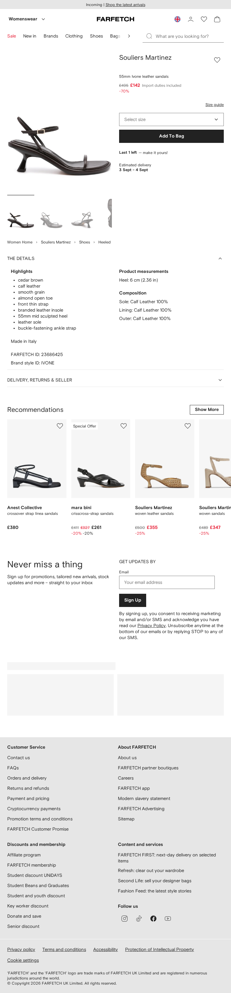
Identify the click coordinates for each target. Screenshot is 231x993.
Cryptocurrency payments (33, 808)
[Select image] (20, 214)
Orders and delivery (27, 778)
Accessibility (105, 949)
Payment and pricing (28, 798)
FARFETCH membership (31, 865)
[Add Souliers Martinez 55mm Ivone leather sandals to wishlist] (217, 60)
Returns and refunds (28, 788)
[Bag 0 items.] (217, 19)
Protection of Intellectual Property (159, 949)
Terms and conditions (64, 949)
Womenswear (23, 19)
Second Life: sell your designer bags (154, 880)
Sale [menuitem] (11, 36)
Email (124, 572)
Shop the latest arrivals (125, 5)
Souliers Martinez (56, 242)
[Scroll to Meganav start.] (129, 36)
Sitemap (126, 818)
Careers (126, 778)
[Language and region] (177, 19)
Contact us (18, 757)
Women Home (19, 242)
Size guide (214, 105)
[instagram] (124, 918)
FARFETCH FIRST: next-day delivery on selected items (167, 858)
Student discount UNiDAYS (34, 875)
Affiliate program (24, 855)
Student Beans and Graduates (38, 885)
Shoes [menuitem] (96, 36)
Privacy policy (21, 949)
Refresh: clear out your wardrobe (151, 870)
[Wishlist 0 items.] (204, 19)
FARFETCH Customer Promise (38, 829)
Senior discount (23, 926)
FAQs (13, 767)
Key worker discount (27, 906)
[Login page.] (190, 19)
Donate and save (24, 916)
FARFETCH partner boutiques (148, 767)
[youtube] (167, 918)
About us (127, 757)
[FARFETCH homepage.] (115, 19)
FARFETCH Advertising (141, 808)
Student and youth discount (36, 895)
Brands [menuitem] (51, 36)
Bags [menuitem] (115, 36)
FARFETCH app (134, 788)
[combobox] (171, 119)
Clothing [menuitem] (74, 36)
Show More (207, 409)
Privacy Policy (151, 625)
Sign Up (132, 600)
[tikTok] (139, 918)
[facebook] (153, 918)
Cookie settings (23, 960)
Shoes (84, 242)
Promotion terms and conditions (39, 818)
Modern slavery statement (144, 798)
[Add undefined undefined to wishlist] (59, 426)
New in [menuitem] (29, 36)
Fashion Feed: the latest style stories (154, 891)
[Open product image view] (59, 123)
